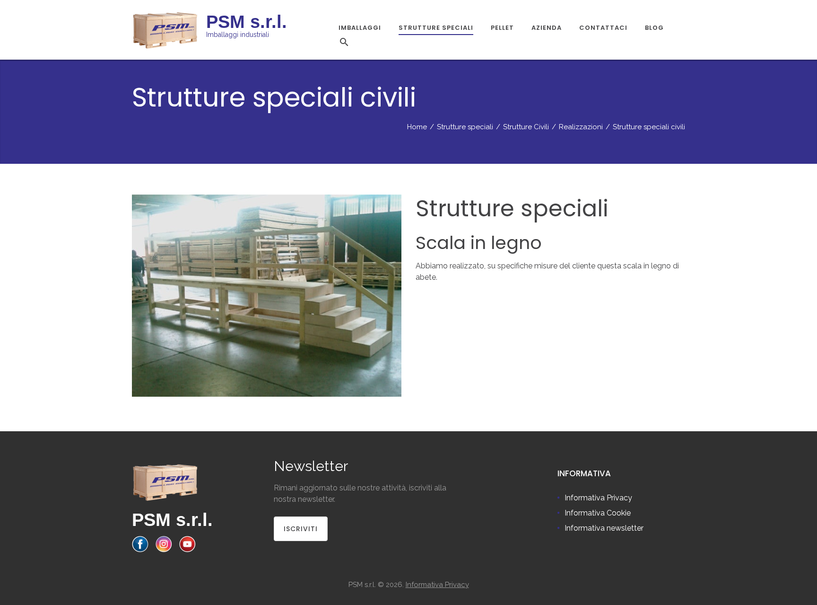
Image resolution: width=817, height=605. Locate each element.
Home (417, 127)
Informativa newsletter (604, 528)
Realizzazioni (581, 127)
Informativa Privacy (598, 497)
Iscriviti (301, 529)
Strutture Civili (526, 127)
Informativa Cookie (598, 512)
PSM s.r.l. (172, 520)
